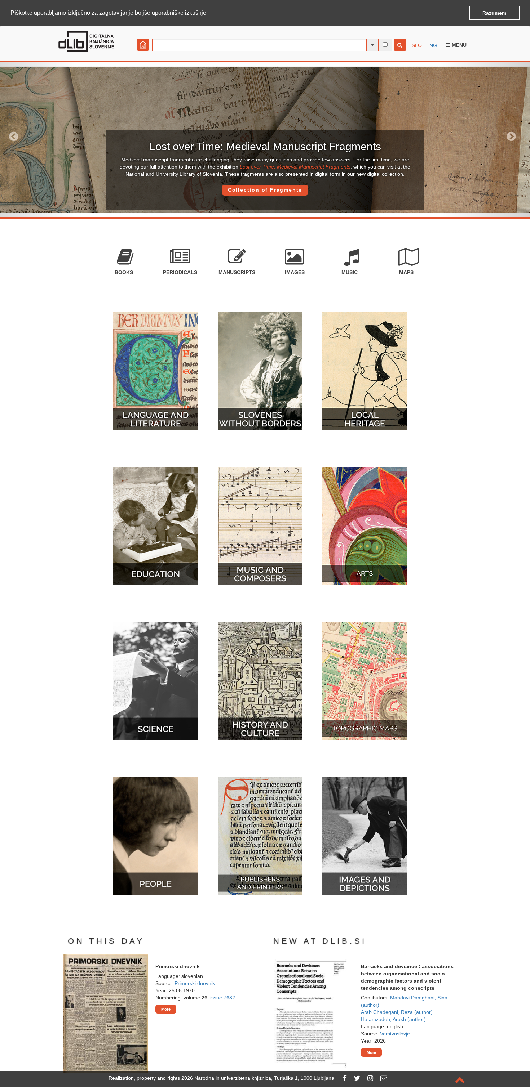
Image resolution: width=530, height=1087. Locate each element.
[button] (210, 13)
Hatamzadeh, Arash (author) (393, 1019)
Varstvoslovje (395, 1034)
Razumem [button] (494, 13)
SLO (417, 45)
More (166, 1009)
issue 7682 (222, 998)
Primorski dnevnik (195, 983)
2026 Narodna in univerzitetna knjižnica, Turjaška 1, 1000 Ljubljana (257, 1078)
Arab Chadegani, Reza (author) (397, 1012)
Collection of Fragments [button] (265, 190)
